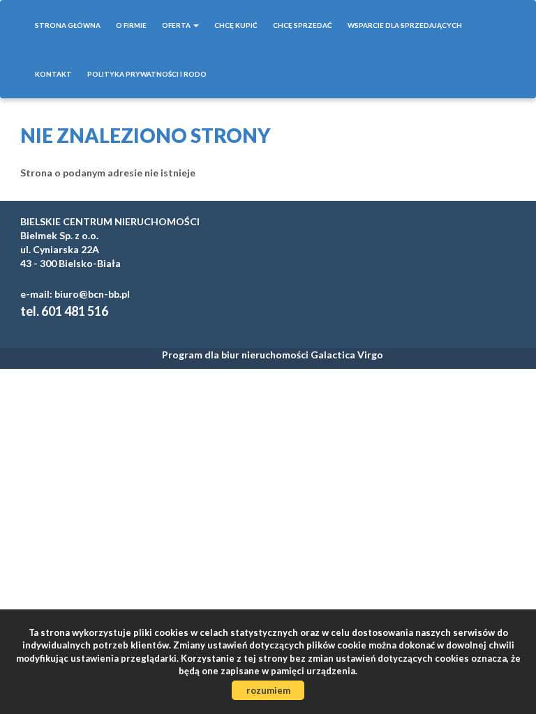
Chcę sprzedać (302, 25)
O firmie (131, 25)
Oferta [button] (177, 25)
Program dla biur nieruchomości (236, 354)
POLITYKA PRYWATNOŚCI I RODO (147, 74)
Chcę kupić (236, 25)
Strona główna (67, 25)
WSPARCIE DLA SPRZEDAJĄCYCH (405, 25)
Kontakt (53, 74)
